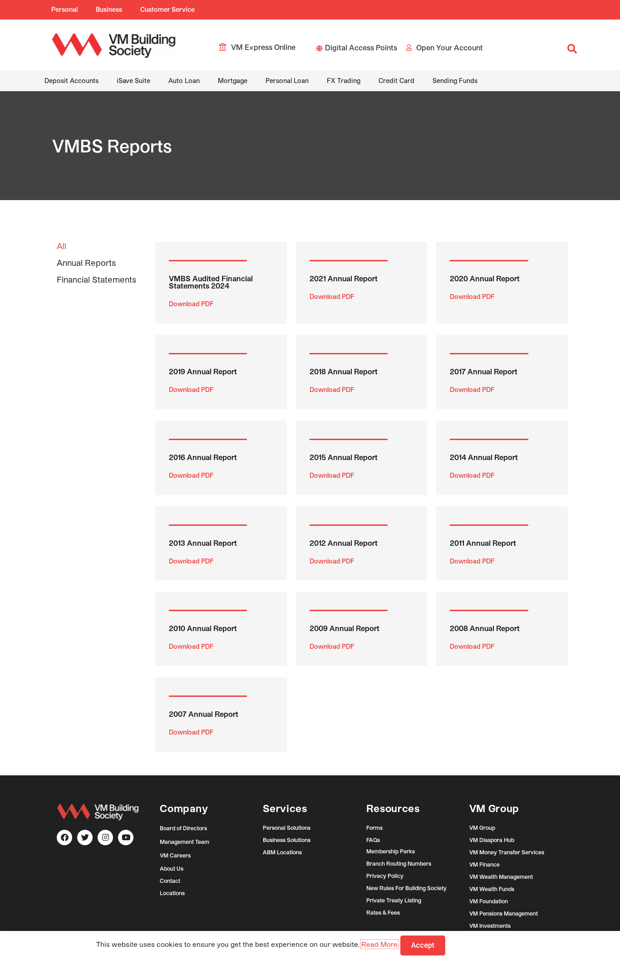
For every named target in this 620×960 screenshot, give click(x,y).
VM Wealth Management (501, 876)
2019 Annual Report (203, 371)
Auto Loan (184, 80)
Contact (170, 880)
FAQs (373, 840)
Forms (374, 827)
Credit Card (396, 80)
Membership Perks (390, 851)
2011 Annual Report (483, 543)
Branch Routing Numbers (398, 863)
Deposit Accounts (71, 80)
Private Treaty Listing (393, 900)
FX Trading (343, 80)
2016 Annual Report (203, 457)
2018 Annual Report (344, 371)
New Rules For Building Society (406, 888)
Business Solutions (286, 840)
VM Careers (175, 855)
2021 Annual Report (344, 278)
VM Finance (484, 864)
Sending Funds (455, 80)
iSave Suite (133, 80)
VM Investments (490, 925)
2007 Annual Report (203, 714)
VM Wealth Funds (491, 889)
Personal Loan (287, 80)
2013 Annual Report (203, 543)
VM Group (482, 827)
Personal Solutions (286, 827)
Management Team (184, 841)
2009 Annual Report (344, 628)
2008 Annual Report (485, 628)
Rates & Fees (383, 912)
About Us (171, 868)
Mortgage (232, 80)
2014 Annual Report (484, 457)
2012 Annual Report (344, 543)
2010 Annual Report (203, 628)
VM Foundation (488, 901)
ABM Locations (282, 852)
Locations (172, 893)
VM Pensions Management (503, 913)
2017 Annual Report (483, 371)
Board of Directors (183, 828)
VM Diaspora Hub (491, 840)
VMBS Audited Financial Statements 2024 (211, 282)
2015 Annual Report (344, 457)
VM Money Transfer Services (506, 852)
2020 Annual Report (485, 278)
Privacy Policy (384, 875)
